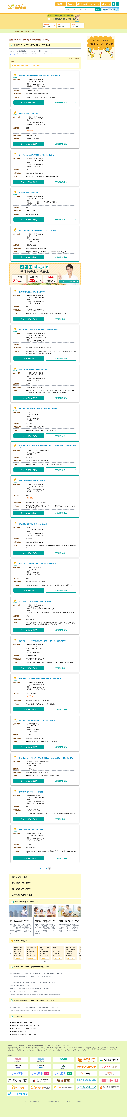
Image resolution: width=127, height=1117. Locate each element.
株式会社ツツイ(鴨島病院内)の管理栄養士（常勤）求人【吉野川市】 (39, 409)
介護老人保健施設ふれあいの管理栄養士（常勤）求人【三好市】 (37, 230)
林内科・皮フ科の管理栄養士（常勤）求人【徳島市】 (34, 369)
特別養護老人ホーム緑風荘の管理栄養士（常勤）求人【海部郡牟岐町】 (39, 75)
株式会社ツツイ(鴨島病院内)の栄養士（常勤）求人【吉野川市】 (37, 720)
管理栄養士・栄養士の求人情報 (21, 31)
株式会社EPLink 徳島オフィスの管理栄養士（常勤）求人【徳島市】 (39, 330)
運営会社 (79, 1101)
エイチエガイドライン (14, 1101)
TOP (10, 31)
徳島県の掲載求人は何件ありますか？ (23, 1022)
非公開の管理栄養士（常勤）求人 (28, 113)
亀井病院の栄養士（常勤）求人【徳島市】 (31, 792)
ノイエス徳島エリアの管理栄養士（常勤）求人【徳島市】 (36, 601)
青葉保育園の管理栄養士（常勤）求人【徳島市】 (33, 524)
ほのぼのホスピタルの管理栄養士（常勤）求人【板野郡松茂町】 (37, 563)
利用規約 (69, 1101)
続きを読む (13, 54)
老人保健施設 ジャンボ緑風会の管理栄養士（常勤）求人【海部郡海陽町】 (41, 678)
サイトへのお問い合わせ (32, 1101)
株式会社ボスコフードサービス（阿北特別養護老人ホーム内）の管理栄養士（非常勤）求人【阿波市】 (47, 446)
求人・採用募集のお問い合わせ (53, 1101)
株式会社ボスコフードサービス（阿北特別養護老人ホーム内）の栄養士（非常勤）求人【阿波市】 (47, 758)
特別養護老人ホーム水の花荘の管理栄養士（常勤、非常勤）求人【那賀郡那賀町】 (43, 641)
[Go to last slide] (10, 953)
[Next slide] (79, 953)
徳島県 (33, 31)
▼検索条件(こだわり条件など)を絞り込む (26, 65)
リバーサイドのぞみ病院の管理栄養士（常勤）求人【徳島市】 (37, 155)
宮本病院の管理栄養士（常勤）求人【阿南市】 (32, 480)
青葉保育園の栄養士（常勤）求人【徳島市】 (32, 829)
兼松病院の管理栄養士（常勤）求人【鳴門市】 (32, 292)
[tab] (44, 961)
